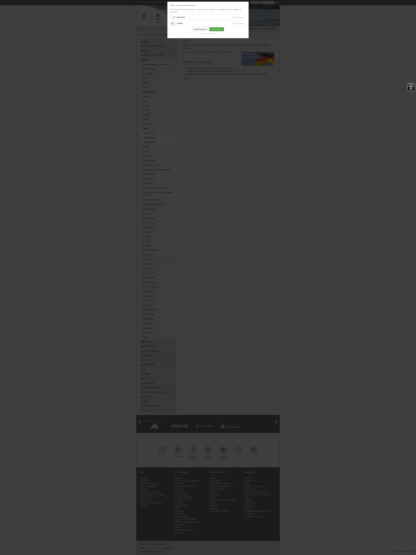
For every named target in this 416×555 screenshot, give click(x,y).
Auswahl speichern (200, 29)
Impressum (204, 33)
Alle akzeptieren (216, 29)
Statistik (180, 23)
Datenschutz (211, 33)
